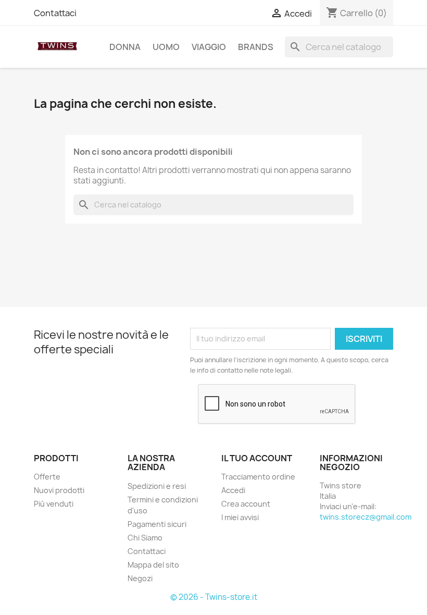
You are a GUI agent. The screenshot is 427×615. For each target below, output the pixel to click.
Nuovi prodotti (59, 490)
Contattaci (55, 13)
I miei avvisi (240, 517)
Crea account (245, 504)
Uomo (166, 47)
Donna (125, 47)
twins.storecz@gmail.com (365, 517)
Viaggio (209, 47)
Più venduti (53, 504)
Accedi (233, 490)
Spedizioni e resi (157, 486)
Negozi (140, 578)
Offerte (47, 477)
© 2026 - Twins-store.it (213, 597)
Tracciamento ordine (258, 477)
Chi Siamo (145, 538)
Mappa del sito (153, 565)
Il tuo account (256, 458)
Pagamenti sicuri (157, 524)
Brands (255, 47)
